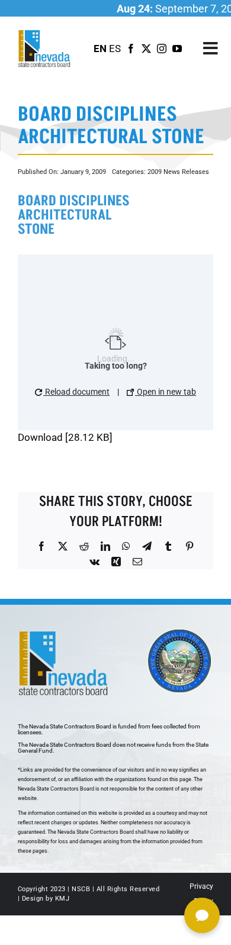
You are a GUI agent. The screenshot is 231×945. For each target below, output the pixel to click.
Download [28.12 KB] (65, 437)
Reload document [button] (76, 391)
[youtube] (177, 48)
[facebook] (131, 48)
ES (115, 48)
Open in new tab (165, 391)
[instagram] (161, 48)
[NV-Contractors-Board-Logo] (45, 33)
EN (100, 48)
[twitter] (146, 48)
